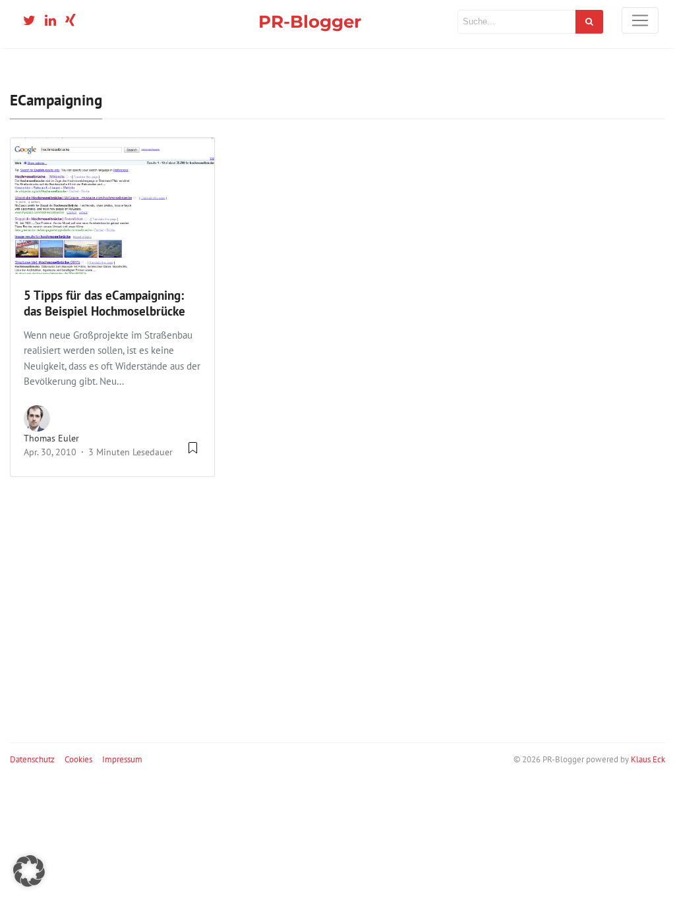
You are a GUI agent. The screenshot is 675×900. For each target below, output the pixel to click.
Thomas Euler (51, 438)
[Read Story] (193, 453)
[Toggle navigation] (640, 20)
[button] (29, 871)
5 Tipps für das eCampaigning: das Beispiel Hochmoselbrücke (104, 303)
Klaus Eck (648, 759)
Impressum (122, 759)
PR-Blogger (309, 21)
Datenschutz (32, 759)
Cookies (78, 759)
